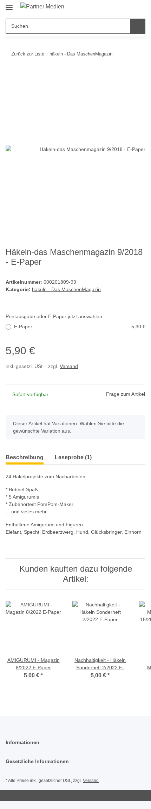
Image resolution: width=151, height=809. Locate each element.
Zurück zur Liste (27, 54)
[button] (118, 8)
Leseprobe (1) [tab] (73, 457)
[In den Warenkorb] (11, 75)
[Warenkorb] (139, 8)
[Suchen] (137, 26)
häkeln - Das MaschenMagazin (66, 289)
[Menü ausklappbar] (9, 4)
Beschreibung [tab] (25, 457)
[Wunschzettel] (128, 8)
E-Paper (79, 326)
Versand (69, 366)
